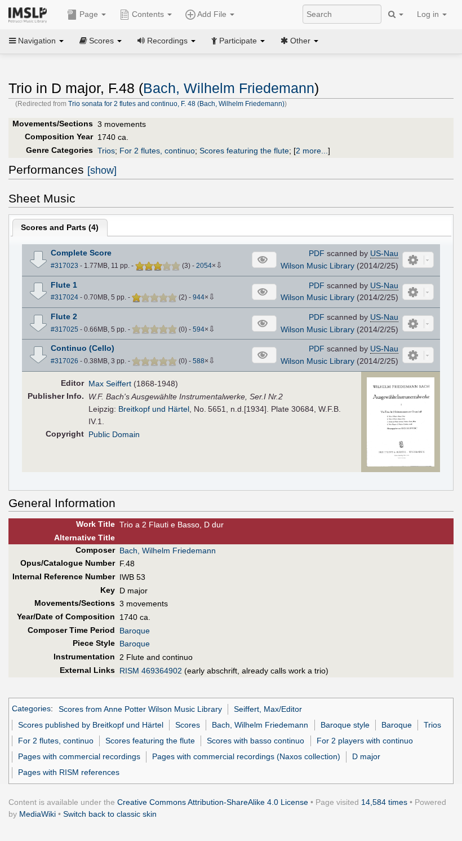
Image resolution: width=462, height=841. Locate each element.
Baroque (134, 630)
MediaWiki (37, 813)
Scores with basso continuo (255, 740)
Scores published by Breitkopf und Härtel (90, 724)
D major (366, 756)
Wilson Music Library (317, 265)
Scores (187, 724)
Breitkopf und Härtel (153, 408)
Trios (106, 150)
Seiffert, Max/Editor (268, 709)
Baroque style (345, 724)
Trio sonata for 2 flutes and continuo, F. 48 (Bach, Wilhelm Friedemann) (176, 104)
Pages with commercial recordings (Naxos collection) (246, 756)
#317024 (64, 297)
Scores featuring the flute (244, 150)
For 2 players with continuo (365, 740)
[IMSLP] (30, 14)
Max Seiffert (109, 383)
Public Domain (114, 434)
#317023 (64, 266)
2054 (204, 266)
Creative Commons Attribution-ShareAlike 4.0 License (212, 802)
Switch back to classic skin (110, 813)
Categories (31, 709)
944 (199, 297)
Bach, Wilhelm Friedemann (228, 88)
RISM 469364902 (150, 670)
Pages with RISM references (68, 772)
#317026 (64, 361)
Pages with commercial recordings (79, 756)
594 (199, 329)
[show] (102, 170)
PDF (317, 253)
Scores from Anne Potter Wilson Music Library (140, 709)
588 (199, 361)
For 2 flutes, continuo (157, 150)
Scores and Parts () (60, 227)
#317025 (64, 329)
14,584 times (384, 802)
